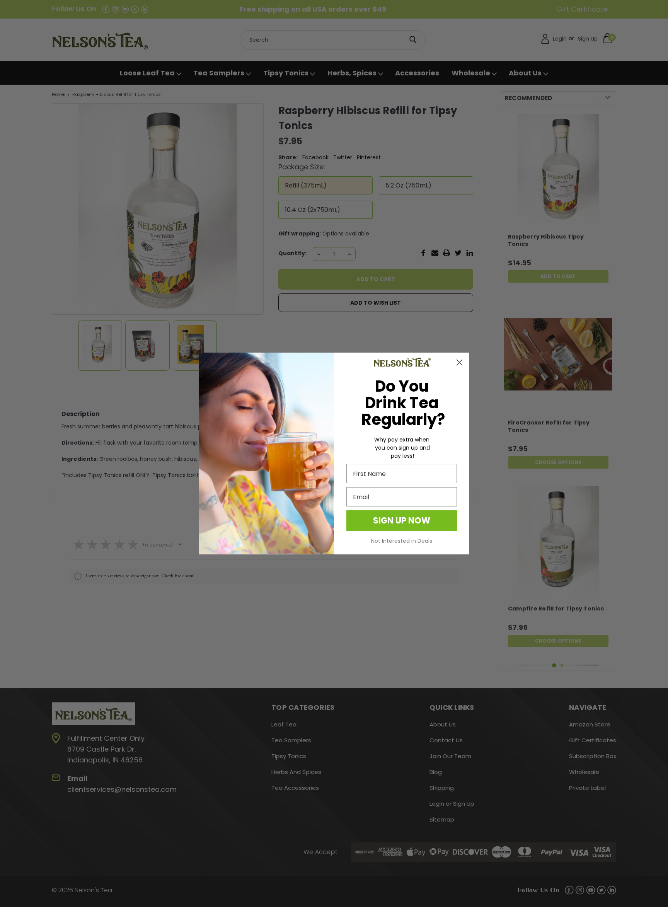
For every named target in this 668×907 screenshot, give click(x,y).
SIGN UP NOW (401, 521)
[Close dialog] (459, 362)
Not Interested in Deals (401, 541)
